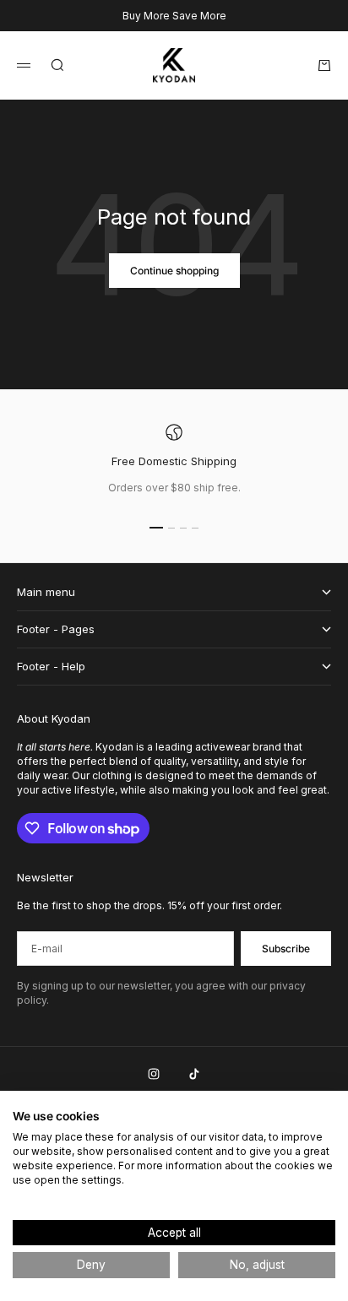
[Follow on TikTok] (194, 1074)
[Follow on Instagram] (153, 1074)
